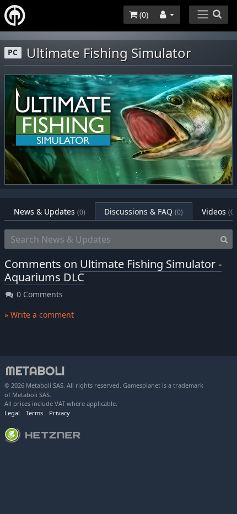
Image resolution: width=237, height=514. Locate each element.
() (142, 14)
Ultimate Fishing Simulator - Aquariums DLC (113, 270)
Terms (34, 413)
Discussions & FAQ (143, 211)
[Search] (224, 239)
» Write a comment (39, 314)
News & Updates (49, 211)
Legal (12, 413)
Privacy (59, 413)
